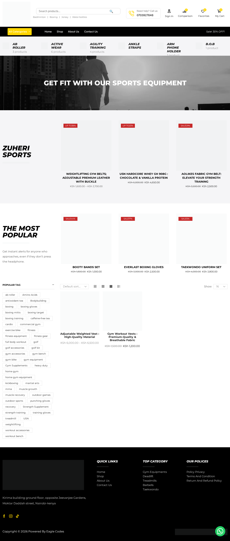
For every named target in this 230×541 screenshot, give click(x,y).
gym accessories (15, 353)
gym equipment (33, 359)
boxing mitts (13, 312)
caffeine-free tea (40, 318)
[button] (169, 13)
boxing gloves (29, 306)
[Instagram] (10, 516)
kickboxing (11, 383)
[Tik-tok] (17, 516)
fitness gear (41, 336)
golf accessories (14, 347)
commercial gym (30, 324)
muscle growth (28, 389)
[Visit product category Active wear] (44, 49)
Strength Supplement (36, 406)
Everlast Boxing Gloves (143, 267)
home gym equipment (18, 377)
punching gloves (40, 400)
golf (36, 341)
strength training (15, 412)
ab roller (10, 294)
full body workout (15, 341)
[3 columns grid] (103, 286)
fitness (31, 330)
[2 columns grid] (95, 286)
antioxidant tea (14, 300)
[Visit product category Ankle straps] (121, 49)
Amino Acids (29, 294)
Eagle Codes (55, 531)
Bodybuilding (38, 300)
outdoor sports (14, 400)
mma (8, 389)
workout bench (14, 436)
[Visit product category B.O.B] (199, 49)
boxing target (36, 312)
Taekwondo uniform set (201, 267)
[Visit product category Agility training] (83, 49)
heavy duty (41, 365)
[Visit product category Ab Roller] (6, 49)
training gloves (42, 412)
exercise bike (12, 330)
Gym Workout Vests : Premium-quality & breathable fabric (122, 337)
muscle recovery (15, 394)
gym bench (39, 353)
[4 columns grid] (111, 286)
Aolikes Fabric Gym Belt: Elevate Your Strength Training (201, 177)
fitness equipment (16, 336)
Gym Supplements (16, 365)
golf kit (35, 347)
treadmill (10, 418)
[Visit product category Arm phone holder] (160, 49)
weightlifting (13, 424)
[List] (119, 286)
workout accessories (17, 430)
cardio (9, 324)
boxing (9, 306)
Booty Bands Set (86, 267)
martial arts (32, 383)
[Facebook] (4, 516)
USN (26, 418)
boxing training (14, 318)
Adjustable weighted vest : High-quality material (79, 335)
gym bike (11, 359)
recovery (10, 406)
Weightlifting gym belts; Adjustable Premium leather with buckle (86, 177)
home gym (12, 371)
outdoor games (41, 394)
